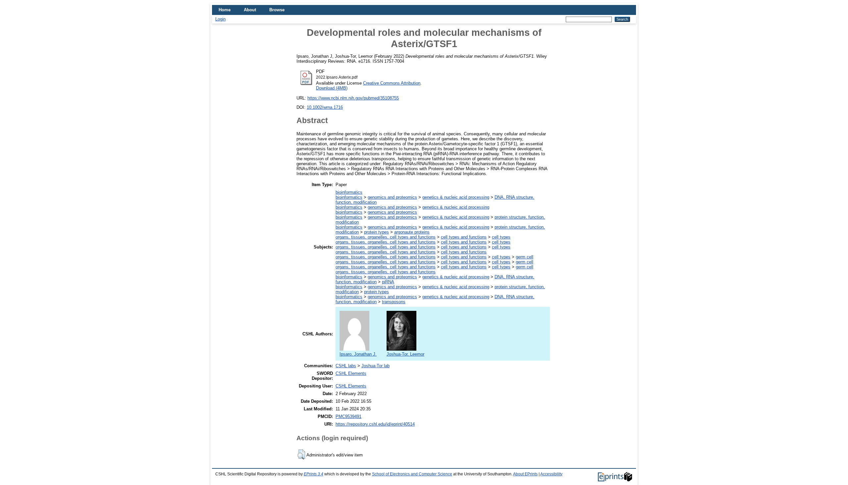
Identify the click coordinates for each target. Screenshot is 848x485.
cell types (501, 237)
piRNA (388, 281)
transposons (393, 301)
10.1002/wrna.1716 (325, 107)
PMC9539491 (348, 416)
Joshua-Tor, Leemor (405, 354)
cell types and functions (464, 237)
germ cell (524, 256)
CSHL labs (346, 365)
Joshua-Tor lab (375, 365)
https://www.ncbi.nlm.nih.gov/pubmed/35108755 (353, 98)
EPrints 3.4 (313, 474)
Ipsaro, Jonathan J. (358, 354)
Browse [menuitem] (277, 9)
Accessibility (551, 474)
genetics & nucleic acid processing (455, 197)
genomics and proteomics (392, 197)
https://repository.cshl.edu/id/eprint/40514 (375, 424)
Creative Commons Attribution (391, 83)
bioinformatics (349, 192)
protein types (376, 232)
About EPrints (525, 474)
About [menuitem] (250, 9)
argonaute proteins (412, 232)
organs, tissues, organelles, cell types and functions (386, 237)
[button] (301, 454)
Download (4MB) (331, 88)
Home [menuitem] (225, 9)
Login (220, 19)
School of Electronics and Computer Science (412, 474)
